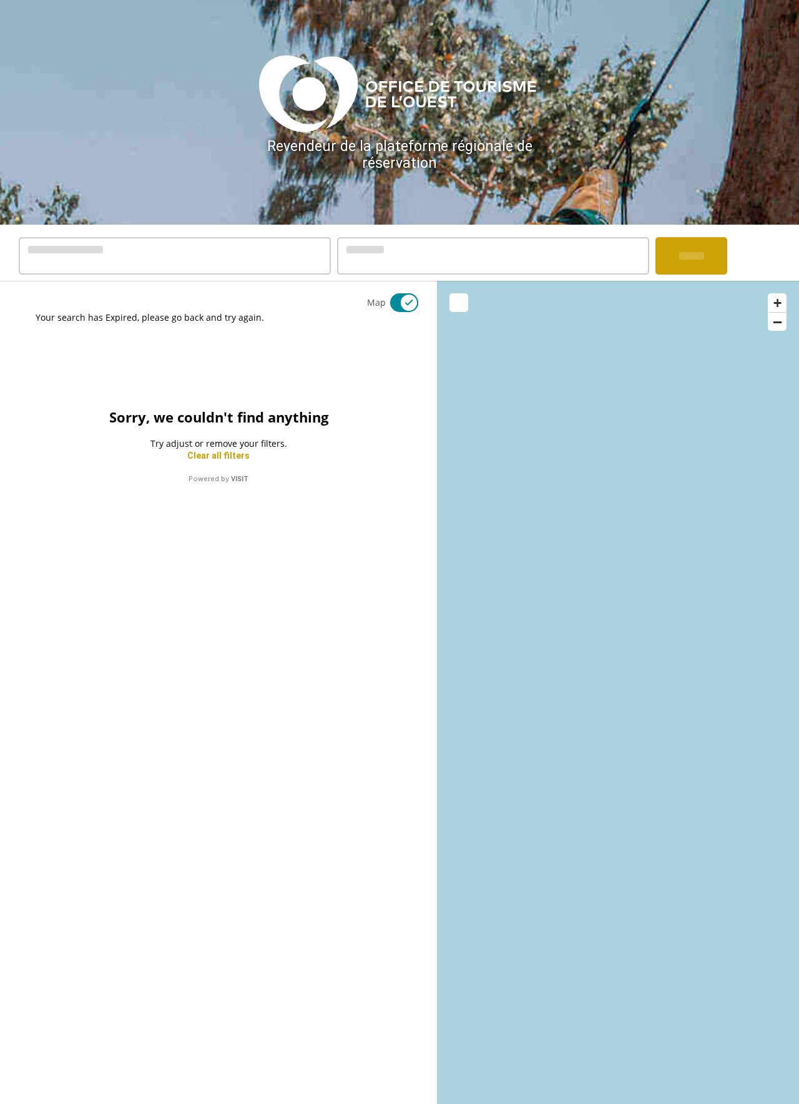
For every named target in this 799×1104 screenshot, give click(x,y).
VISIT (239, 479)
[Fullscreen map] (458, 302)
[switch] (396, 302)
